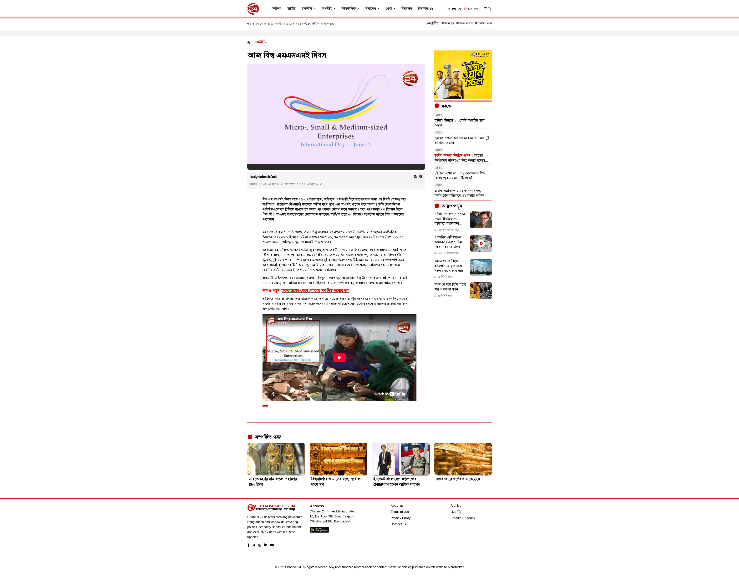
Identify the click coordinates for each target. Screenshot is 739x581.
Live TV (456, 512)
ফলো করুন (473, 9)
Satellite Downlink (463, 518)
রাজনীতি (307, 8)
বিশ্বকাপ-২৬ (425, 8)
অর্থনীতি (327, 8)
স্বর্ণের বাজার (466, 23)
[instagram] (259, 545)
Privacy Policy (401, 518)
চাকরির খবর (485, 23)
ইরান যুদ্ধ (449, 23)
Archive (456, 505)
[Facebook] (248, 545)
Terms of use (400, 512)
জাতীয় (292, 8)
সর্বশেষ (276, 8)
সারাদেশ (371, 8)
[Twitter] (254, 545)
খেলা (389, 8)
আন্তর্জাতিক (349, 8)
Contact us (398, 524)
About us (397, 505)
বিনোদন (407, 8)
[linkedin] (265, 545)
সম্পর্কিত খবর (268, 437)
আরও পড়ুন (451, 206)
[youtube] (272, 545)
